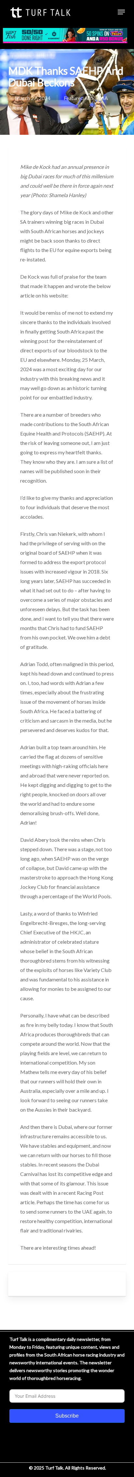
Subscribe (67, 1416)
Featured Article (82, 98)
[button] (121, 12)
